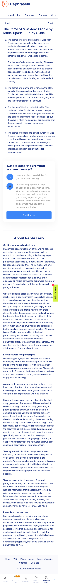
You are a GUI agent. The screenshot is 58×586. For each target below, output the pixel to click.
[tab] (5, 580)
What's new (55, 292)
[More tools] (54, 579)
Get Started (29, 215)
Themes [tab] (42, 15)
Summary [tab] (29, 15)
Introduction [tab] (14, 15)
